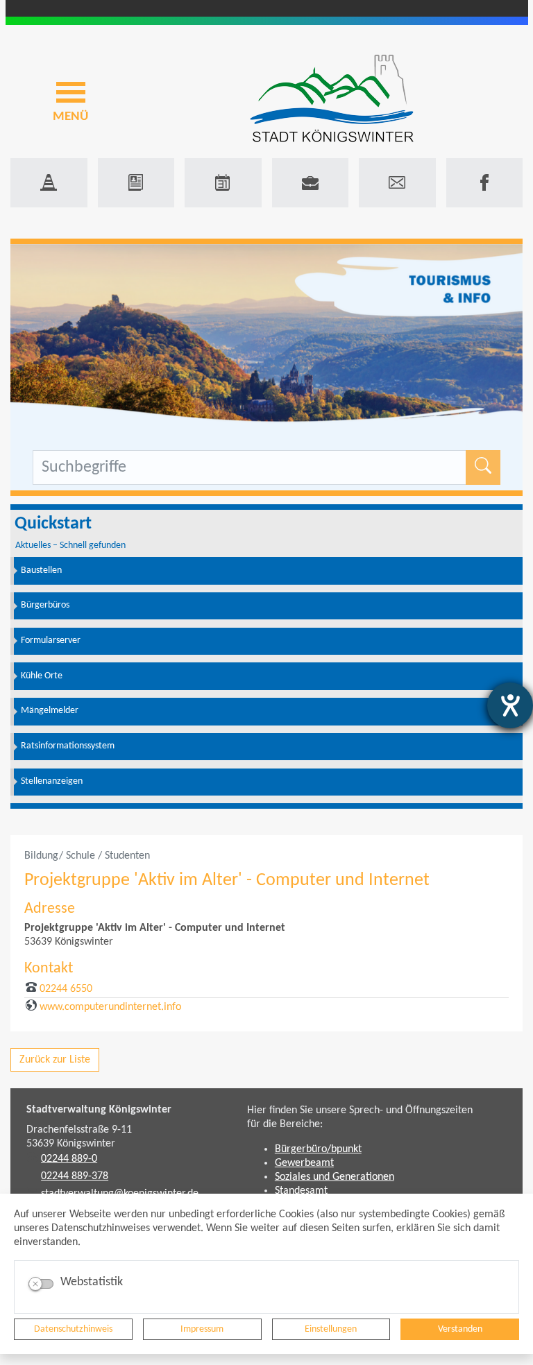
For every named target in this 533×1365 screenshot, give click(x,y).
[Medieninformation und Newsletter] (136, 182)
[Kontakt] (397, 182)
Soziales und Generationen (334, 1177)
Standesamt (301, 1190)
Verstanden (460, 1329)
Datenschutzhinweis (73, 1329)
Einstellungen (331, 1329)
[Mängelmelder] (48, 182)
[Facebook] (484, 182)
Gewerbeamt (304, 1163)
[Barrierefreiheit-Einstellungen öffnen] (510, 705)
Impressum (201, 1329)
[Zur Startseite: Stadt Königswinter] (332, 100)
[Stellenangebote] (310, 182)
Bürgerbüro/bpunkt (318, 1149)
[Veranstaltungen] (223, 182)
